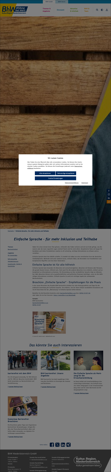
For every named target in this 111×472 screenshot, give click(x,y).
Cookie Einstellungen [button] (55, 178)
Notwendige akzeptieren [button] (65, 173)
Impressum (85, 183)
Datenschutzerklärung (71, 183)
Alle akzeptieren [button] (45, 173)
